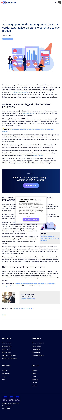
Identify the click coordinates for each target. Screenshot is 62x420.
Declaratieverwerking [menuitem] (38, 355)
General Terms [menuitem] (15, 403)
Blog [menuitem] (3, 379)
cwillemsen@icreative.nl (27, 298)
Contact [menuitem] (34, 376)
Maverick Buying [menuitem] (6, 349)
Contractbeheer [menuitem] (36, 352)
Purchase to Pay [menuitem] (6, 343)
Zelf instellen (31, 217)
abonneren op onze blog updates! (24, 308)
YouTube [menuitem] (34, 385)
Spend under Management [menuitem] (9, 358)
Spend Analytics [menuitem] (36, 349)
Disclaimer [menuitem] (4, 403)
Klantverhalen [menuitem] (6, 373)
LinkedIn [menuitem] (34, 382)
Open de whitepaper (31, 185)
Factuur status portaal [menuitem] (38, 343)
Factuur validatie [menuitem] (36, 346)
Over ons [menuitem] (34, 370)
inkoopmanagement (29, 113)
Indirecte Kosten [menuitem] (6, 352)
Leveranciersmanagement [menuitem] (9, 355)
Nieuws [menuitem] (34, 373)
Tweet (4, 315)
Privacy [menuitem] (9, 403)
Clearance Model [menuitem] (6, 346)
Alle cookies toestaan (31, 219)
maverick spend (38, 155)
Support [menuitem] (4, 376)
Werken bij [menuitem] (35, 379)
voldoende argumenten (20, 92)
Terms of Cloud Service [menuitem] (7, 405)
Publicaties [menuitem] (5, 370)
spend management (8, 38)
